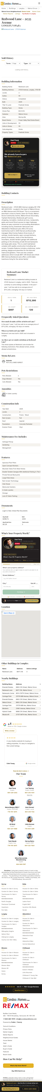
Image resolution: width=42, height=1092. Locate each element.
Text (31, 547)
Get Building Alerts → (10, 1089)
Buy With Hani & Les (18, 1071)
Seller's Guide (7, 1046)
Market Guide (26, 11)
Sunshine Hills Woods (29, 907)
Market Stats (36, 11)
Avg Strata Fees (7, 522)
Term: (8, 63)
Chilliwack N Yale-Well (29, 978)
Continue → (21, 592)
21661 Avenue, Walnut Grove (25, 708)
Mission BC (5, 968)
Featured (6, 1051)
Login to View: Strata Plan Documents (15, 511)
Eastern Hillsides (28, 969)
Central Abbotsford (29, 944)
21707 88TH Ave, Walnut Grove (26, 714)
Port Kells (4, 910)
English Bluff (26, 904)
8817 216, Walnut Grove (24, 690)
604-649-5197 (21, 864)
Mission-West (6, 965)
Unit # (34, 583)
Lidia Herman (29, 824)
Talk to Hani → (12, 175)
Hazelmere (5, 907)
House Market (7, 1040)
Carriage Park (7, 696)
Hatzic (4, 971)
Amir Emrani (29, 807)
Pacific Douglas (6, 901)
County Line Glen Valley (9, 940)
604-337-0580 (12, 829)
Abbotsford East (28, 935)
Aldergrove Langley (8, 937)
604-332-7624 (29, 845)
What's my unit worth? (29, 175)
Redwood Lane (7, 671)
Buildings (12, 8)
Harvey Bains (29, 841)
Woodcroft (5, 714)
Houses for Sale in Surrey (10, 888)
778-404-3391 (29, 829)
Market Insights (8, 1032)
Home (4, 8)
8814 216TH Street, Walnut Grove (27, 693)
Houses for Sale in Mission (10, 952)
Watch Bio (29, 795)
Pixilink (13, 1022)
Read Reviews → (20, 990)
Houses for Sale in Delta (30, 888)
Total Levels (25, 522)
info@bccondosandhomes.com (26, 1019)
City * (5, 583)
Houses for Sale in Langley (10, 918)
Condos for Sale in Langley (10, 921)
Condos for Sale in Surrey (10, 891)
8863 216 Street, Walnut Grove (26, 687)
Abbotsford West (28, 941)
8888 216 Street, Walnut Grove (26, 711)
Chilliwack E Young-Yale (30, 975)
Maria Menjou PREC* (12, 807)
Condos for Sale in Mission (10, 955)
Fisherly (19, 1022)
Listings (17, 13)
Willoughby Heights (8, 931)
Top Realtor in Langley (29, 13)
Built (23, 517)
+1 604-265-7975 (9, 1019)
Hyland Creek (6, 711)
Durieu (4, 974)
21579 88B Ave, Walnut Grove (26, 705)
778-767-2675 (12, 812)
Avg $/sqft (5, 517)
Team (4, 1043)
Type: (26, 63)
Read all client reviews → (21, 771)
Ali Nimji (12, 824)
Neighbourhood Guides (10, 1037)
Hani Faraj (12, 788)
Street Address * (9, 575)
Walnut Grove (32, 8)
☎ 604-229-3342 (17, 146)
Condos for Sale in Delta (30, 891)
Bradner (25, 938)
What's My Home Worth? (18, 1065)
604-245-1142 (29, 812)
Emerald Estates (7, 687)
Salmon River (6, 934)
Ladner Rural (26, 901)
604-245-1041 (29, 792)
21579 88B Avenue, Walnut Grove (27, 696)
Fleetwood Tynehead (8, 904)
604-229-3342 (21, 547)
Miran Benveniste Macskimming (21, 859)
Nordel (25, 910)
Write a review (9, 731)
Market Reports (8, 13)
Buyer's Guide (7, 1049)
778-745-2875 (12, 845)
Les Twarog (30, 788)
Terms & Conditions (9, 1026)
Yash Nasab (12, 841)
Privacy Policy (7, 1029)
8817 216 (20, 671)
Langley (21, 8)
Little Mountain (27, 972)
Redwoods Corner (8, 693)
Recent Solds (7, 1054)
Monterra (5, 708)
